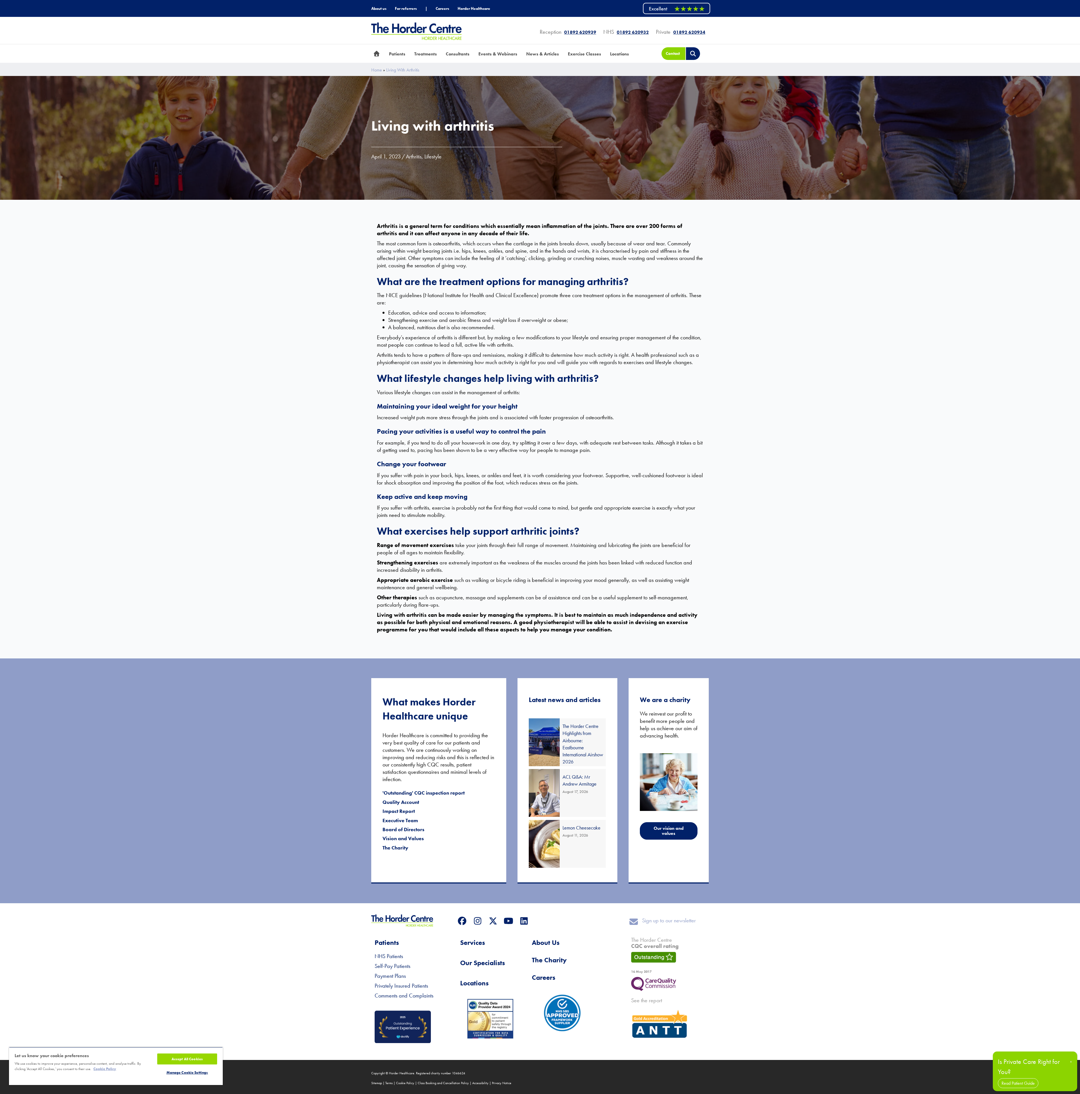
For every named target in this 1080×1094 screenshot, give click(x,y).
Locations (474, 983)
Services (472, 942)
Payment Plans (390, 975)
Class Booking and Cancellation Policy (443, 1083)
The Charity (395, 847)
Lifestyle (433, 156)
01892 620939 (580, 32)
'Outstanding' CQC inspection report (423, 793)
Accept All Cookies (187, 1059)
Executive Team (400, 820)
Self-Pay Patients (392, 966)
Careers (543, 977)
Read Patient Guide (1018, 1083)
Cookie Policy (405, 1083)
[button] (462, 920)
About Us (545, 942)
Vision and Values (403, 838)
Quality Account (400, 802)
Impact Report (398, 811)
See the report (646, 1000)
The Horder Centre (655, 943)
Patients (387, 942)
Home (376, 70)
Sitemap (376, 1083)
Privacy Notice (501, 1083)
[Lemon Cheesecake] (567, 844)
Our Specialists (482, 962)
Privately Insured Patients (401, 985)
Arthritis (414, 156)
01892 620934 (689, 32)
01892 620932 (633, 32)
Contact (673, 53)
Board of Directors (403, 829)
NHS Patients (389, 956)
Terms (389, 1083)
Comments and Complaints (404, 995)
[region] (116, 1066)
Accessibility (480, 1083)
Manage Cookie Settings (187, 1072)
